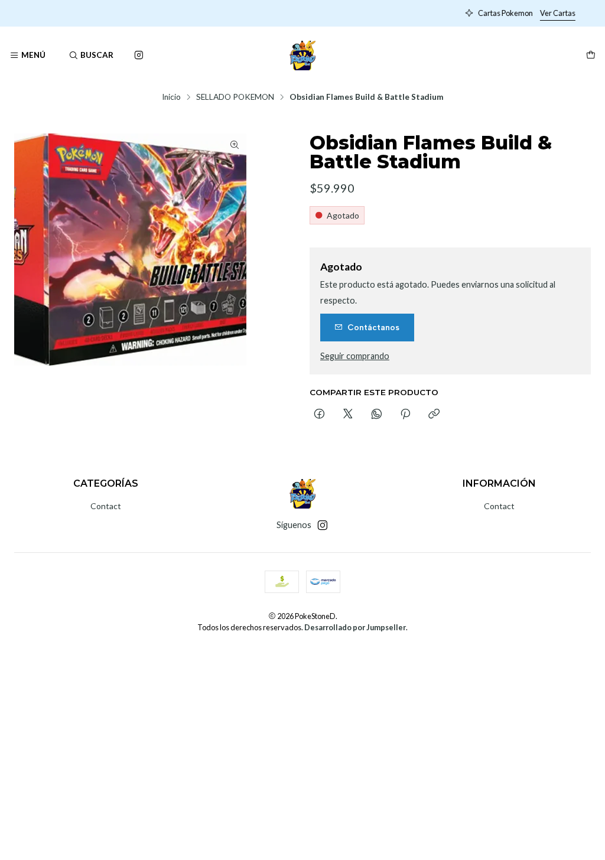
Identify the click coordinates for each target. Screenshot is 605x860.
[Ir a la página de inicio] (303, 55)
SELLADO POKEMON (235, 97)
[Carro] (591, 55)
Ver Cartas (390, 13)
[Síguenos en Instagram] (139, 55)
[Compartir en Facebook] (319, 414)
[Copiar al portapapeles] (434, 414)
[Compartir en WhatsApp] (376, 414)
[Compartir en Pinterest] (405, 414)
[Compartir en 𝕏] (348, 414)
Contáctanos (373, 327)
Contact (105, 506)
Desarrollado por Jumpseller (355, 627)
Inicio (171, 97)
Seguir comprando (354, 356)
